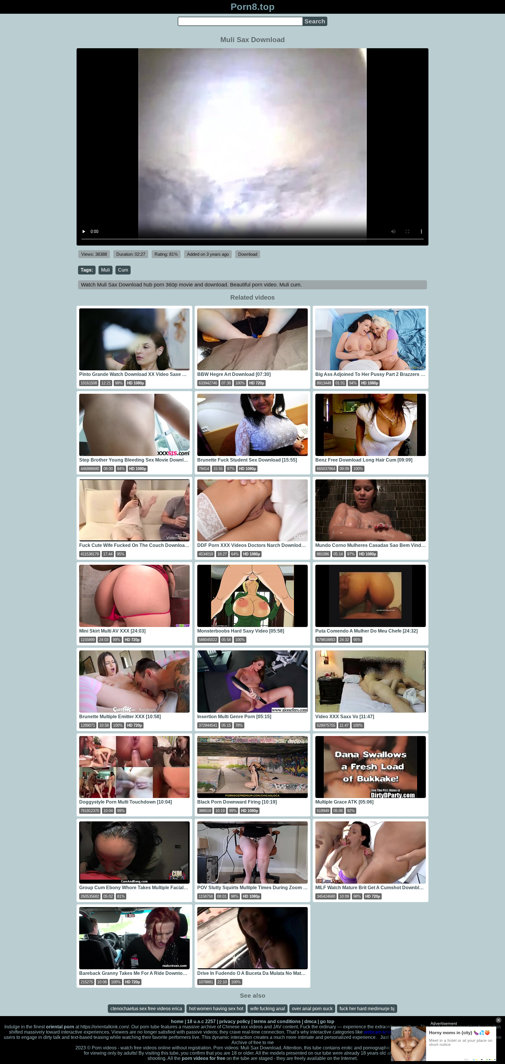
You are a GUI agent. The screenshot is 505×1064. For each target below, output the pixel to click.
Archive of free (246, 1042)
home (177, 1021)
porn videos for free (203, 1058)
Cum (123, 269)
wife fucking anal (267, 1008)
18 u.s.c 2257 (201, 1021)
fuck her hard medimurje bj (367, 1008)
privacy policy (234, 1021)
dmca (310, 1021)
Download (247, 254)
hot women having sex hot (216, 1008)
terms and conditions (277, 1021)
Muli (105, 269)
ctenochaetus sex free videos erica (146, 1008)
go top (327, 1021)
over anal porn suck (312, 1008)
